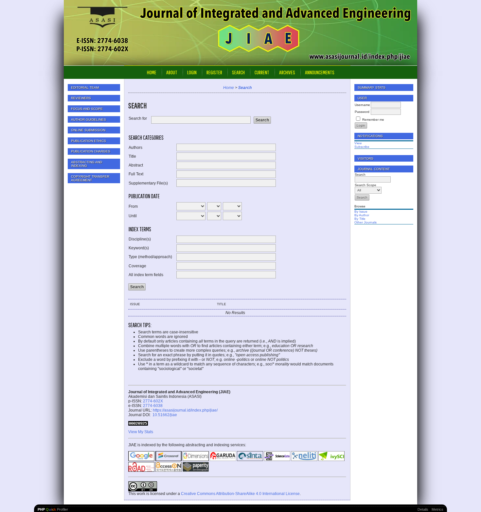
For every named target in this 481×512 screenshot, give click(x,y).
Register (214, 72)
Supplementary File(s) (148, 183)
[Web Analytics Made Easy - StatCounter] (138, 424)
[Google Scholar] (141, 459)
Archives (287, 72)
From (133, 206)
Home (151, 72)
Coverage (137, 266)
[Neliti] (304, 459)
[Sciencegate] (277, 459)
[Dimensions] (196, 459)
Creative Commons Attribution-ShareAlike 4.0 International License (240, 493)
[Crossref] (168, 459)
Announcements (319, 72)
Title (132, 156)
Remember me (373, 119)
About (171, 72)
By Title (359, 219)
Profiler (53, 509)
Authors (135, 147)
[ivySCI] (331, 459)
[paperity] (196, 470)
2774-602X (153, 401)
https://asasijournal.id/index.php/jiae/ (185, 410)
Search (238, 72)
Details (423, 509)
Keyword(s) (139, 248)
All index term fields (146, 275)
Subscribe (361, 147)
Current (262, 72)
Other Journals (365, 222)
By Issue (360, 211)
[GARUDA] (223, 459)
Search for (138, 118)
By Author (361, 215)
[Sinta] (250, 459)
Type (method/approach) (150, 257)
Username (362, 105)
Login (192, 72)
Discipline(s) (140, 239)
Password (362, 112)
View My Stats (140, 432)
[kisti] (168, 470)
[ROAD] (141, 470)
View (358, 143)
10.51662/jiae (164, 415)
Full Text (136, 174)
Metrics (437, 509)
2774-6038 (153, 405)
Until (133, 216)
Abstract (136, 165)
